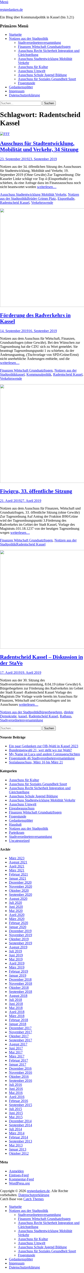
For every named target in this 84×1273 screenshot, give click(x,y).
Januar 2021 (17, 878)
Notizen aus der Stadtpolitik (28, 38)
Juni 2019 (16, 955)
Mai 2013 (16, 1145)
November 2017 (20, 1032)
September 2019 (20, 943)
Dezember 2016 (20, 1068)
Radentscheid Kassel (14, 202)
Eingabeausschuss (21, 808)
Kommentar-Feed (21, 1179)
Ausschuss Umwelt (31, 71)
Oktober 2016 (19, 1076)
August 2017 (18, 1044)
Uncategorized (19, 841)
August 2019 (18, 947)
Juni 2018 (16, 1004)
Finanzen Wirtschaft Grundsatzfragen (44, 47)
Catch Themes (33, 1199)
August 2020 (18, 898)
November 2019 (20, 935)
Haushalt (15, 824)
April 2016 (16, 1097)
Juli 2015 (15, 1109)
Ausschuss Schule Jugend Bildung (42, 75)
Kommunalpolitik (38, 374)
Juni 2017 (16, 1048)
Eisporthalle (66, 198)
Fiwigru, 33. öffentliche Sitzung (36, 491)
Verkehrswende (42, 202)
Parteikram (16, 832)
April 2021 (16, 866)
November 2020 (20, 886)
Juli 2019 (15, 951)
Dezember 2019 (20, 931)
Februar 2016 (18, 1101)
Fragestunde (26, 83)
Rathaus (65, 716)
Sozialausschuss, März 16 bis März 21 (36, 762)
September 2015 (20, 1105)
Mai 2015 (16, 1117)
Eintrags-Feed (19, 1175)
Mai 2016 (16, 1093)
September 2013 (20, 1141)
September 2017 (20, 1040)
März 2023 (16, 858)
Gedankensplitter (21, 87)
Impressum (16, 91)
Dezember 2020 (20, 882)
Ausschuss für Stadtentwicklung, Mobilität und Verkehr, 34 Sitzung (39, 146)
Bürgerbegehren (50, 712)
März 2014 (16, 1133)
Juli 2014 (15, 1129)
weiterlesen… (46, 187)
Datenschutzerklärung (24, 95)
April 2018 (16, 1012)
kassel (20, 374)
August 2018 (18, 996)
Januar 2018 (17, 1024)
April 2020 (16, 915)
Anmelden (16, 1171)
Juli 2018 (15, 1000)
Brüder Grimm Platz (41, 198)
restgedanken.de (11, 9)
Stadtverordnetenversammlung (39, 42)
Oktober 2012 (19, 1153)
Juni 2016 (16, 1089)
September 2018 (20, 992)
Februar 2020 (18, 923)
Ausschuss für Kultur (33, 67)
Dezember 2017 (20, 1028)
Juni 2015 (16, 1113)
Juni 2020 (16, 907)
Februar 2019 (18, 971)
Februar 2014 (18, 1137)
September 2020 (20, 894)
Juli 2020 (15, 903)
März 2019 (16, 967)
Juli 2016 (15, 1085)
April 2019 (16, 963)
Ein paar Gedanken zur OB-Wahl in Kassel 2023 (43, 746)
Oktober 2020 (19, 890)
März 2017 (16, 1056)
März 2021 (16, 870)
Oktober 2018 (19, 987)
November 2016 (20, 1072)
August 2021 (18, 862)
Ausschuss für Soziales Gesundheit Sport (47, 79)
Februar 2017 (18, 1060)
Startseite (15, 34)
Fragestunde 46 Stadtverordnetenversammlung (42, 758)
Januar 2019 (17, 975)
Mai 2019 (16, 959)
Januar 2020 (17, 927)
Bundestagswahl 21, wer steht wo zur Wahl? (40, 750)
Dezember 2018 (20, 979)
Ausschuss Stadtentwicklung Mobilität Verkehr (33, 194)
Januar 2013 (17, 1149)
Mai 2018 (16, 1008)
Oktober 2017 (19, 1036)
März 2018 (16, 1016)
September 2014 (20, 1125)
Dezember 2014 (20, 1121)
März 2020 (16, 919)
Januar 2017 (17, 1064)
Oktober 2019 (19, 939)
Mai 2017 (16, 1052)
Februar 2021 (18, 874)
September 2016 (20, 1080)
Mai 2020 (16, 911)
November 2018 (20, 983)
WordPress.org (19, 1183)
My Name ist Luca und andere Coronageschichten (44, 754)
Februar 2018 (18, 1020)
